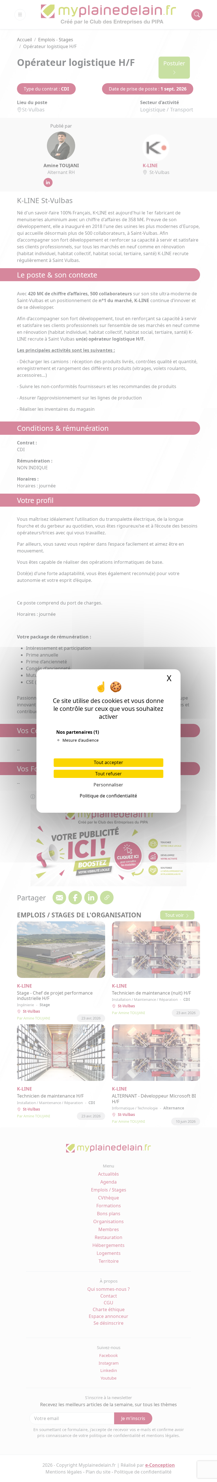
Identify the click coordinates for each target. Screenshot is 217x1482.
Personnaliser (108, 785)
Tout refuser (108, 774)
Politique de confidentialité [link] (108, 796)
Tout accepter (108, 762)
